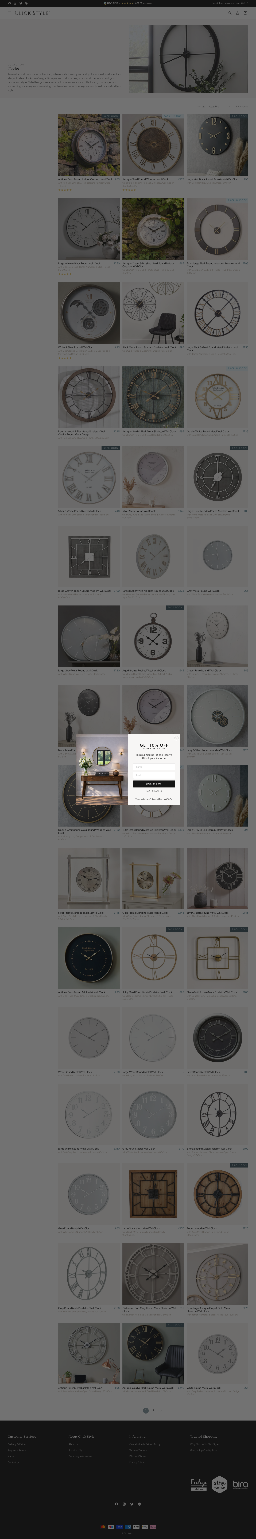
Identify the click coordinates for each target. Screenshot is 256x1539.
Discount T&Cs (165, 799)
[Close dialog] (176, 738)
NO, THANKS (154, 791)
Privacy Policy (149, 799)
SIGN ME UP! (154, 784)
